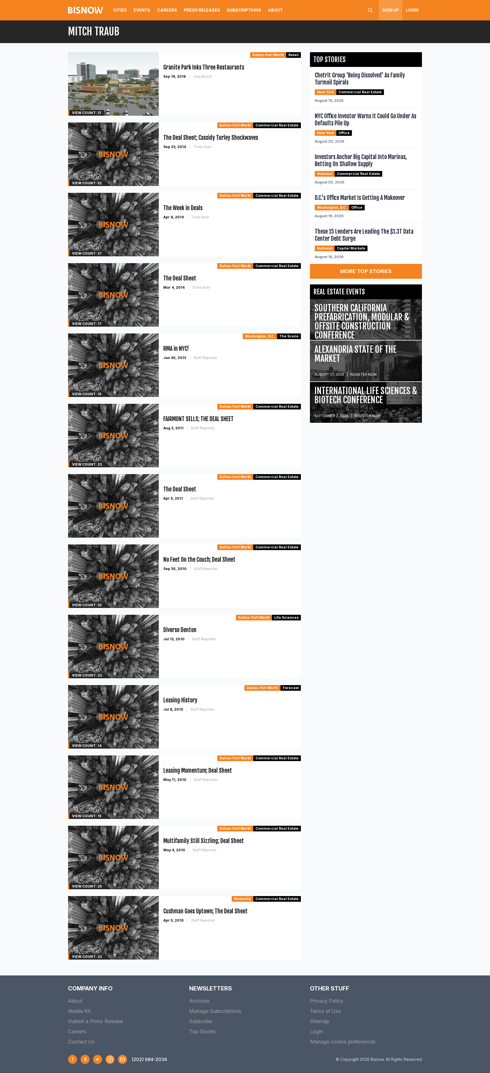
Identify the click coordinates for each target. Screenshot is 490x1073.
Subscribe (200, 1021)
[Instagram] (110, 1059)
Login (412, 10)
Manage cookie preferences (342, 1042)
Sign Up (390, 10)
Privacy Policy (326, 1001)
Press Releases (202, 10)
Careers (167, 10)
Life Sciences (286, 617)
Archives (199, 1001)
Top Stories (202, 1031)
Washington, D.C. (260, 336)
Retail (293, 55)
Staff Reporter (205, 358)
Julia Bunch (202, 76)
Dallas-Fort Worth (268, 55)
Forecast (291, 688)
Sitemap (319, 1021)
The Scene (289, 336)
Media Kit (79, 1011)
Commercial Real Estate (277, 125)
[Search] (370, 10)
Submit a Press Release (95, 1021)
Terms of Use (325, 1011)
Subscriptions (244, 10)
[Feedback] (122, 1059)
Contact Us (81, 1042)
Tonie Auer (202, 147)
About (275, 10)
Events (142, 10)
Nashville (242, 899)
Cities (120, 10)
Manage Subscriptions (215, 1011)
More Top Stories (366, 271)
